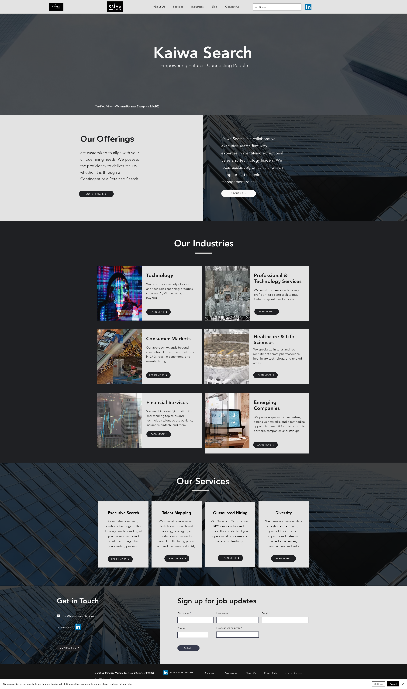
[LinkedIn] (308, 7)
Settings (378, 683)
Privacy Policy (126, 683)
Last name (222, 613)
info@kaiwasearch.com (77, 616)
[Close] (403, 683)
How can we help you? (229, 628)
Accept (393, 683)
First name (183, 613)
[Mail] (58, 616)
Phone (181, 628)
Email (265, 613)
